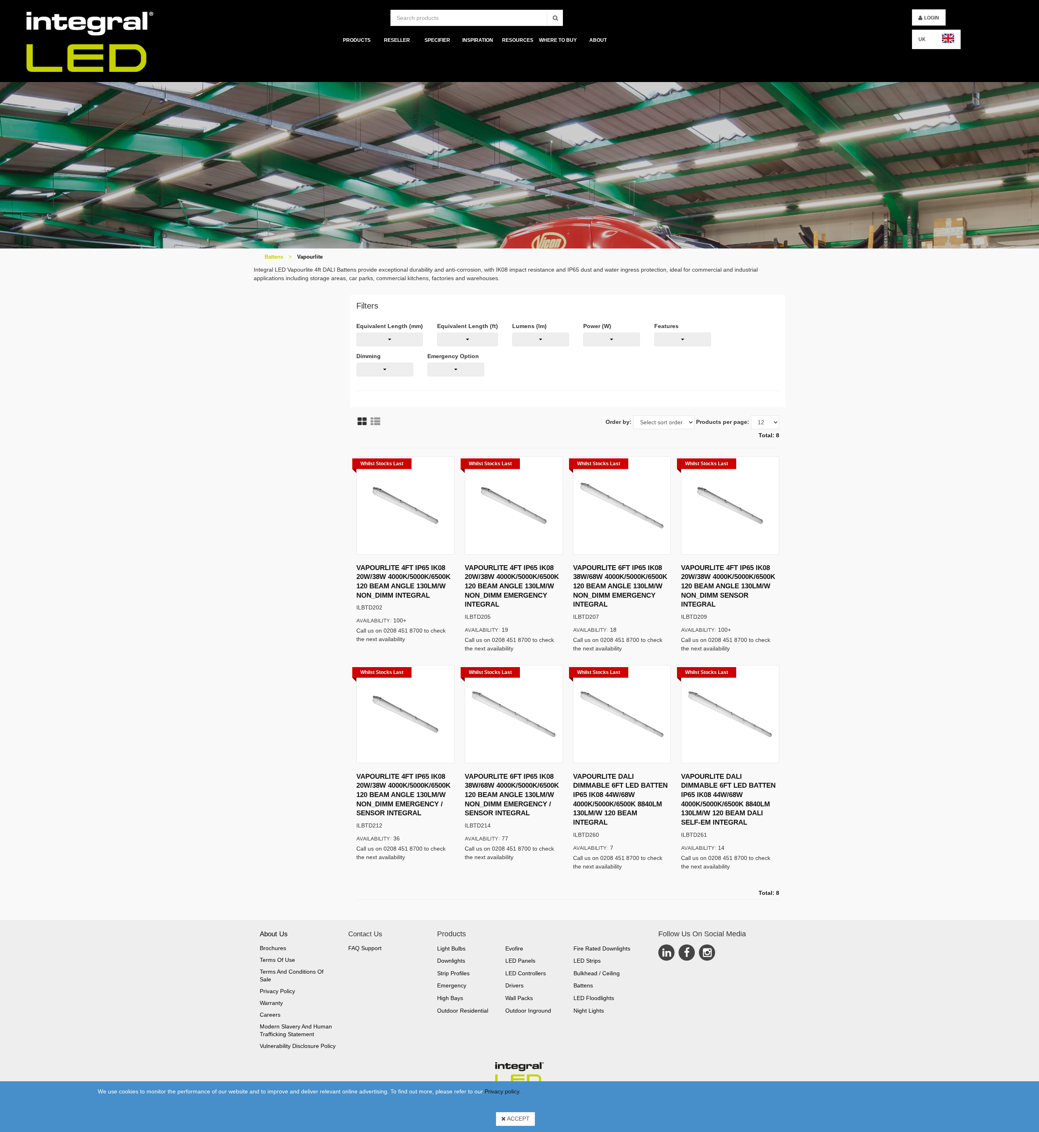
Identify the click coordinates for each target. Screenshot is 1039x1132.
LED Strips (587, 960)
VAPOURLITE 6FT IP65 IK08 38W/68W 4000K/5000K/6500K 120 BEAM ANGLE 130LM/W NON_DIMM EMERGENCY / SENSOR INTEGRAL (512, 795)
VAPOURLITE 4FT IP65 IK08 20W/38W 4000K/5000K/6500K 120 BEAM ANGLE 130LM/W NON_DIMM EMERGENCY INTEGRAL (512, 586)
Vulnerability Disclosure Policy (298, 1046)
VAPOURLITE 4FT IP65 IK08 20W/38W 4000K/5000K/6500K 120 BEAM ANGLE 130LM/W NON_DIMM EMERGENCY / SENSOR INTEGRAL (403, 795)
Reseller (397, 40)
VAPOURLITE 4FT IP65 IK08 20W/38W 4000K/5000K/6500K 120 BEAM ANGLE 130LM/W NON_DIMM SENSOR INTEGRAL (728, 586)
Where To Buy (558, 40)
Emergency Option (453, 356)
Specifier (437, 40)
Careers (270, 1014)
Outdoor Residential (462, 1010)
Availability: (374, 620)
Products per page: (722, 422)
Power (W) (597, 326)
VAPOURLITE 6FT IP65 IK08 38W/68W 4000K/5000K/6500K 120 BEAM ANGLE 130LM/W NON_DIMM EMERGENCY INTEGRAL (620, 586)
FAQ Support (365, 948)
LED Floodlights (593, 998)
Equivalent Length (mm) (389, 326)
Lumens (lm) (529, 326)
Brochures (273, 948)
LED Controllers (525, 973)
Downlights (451, 960)
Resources (517, 40)
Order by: (619, 422)
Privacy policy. (503, 1091)
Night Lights (588, 1010)
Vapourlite (310, 257)
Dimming (368, 356)
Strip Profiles (453, 973)
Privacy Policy (277, 991)
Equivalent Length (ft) (467, 326)
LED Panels (520, 960)
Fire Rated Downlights (601, 948)
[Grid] (362, 421)
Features (666, 326)
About (598, 40)
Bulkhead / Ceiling (596, 973)
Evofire (514, 948)
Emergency (451, 985)
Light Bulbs (451, 948)
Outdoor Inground (528, 1010)
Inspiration (477, 40)
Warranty (271, 1003)
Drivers (514, 985)
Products (357, 40)
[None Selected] (389, 339)
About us (274, 934)
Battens (274, 257)
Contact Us (365, 934)
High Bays (450, 998)
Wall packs (519, 998)
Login (931, 18)
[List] (375, 421)
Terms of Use (277, 960)
